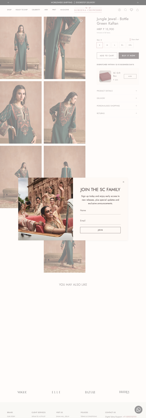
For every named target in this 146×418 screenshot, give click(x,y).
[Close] (123, 182)
